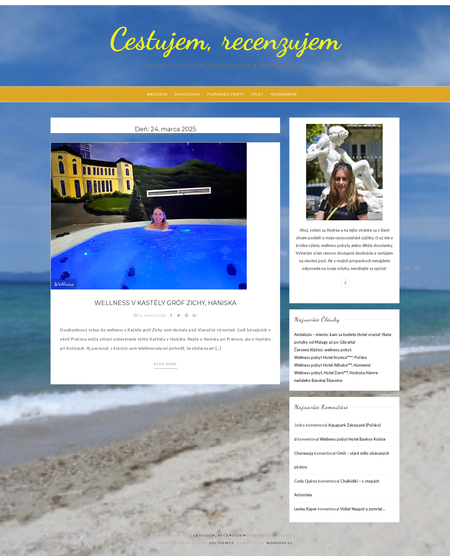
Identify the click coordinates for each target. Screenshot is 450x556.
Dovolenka (187, 94)
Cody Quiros (305, 481)
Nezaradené (284, 94)
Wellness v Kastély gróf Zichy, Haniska (165, 303)
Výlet (257, 94)
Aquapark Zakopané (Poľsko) (354, 425)
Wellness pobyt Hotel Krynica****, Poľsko (330, 357)
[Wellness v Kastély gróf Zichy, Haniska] (149, 215)
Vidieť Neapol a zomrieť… (362, 508)
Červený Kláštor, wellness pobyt (322, 349)
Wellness (157, 94)
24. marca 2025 (152, 315)
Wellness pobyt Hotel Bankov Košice (352, 439)
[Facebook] (345, 283)
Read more (165, 364)
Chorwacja (303, 453)
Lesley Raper (305, 508)
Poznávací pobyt (225, 94)
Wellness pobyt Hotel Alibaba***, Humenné (332, 365)
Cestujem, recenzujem (225, 39)
